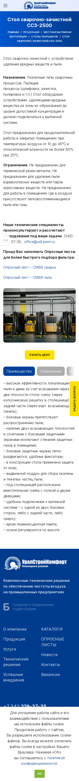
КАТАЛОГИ (52, 629)
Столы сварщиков (44, 36)
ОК (40, 773)
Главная (13, 32)
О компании (15, 629)
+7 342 (25, 706)
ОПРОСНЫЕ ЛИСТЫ (52, 642)
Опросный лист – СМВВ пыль (27, 277)
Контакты (50, 664)
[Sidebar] (5, 239)
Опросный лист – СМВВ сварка (29, 267)
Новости (49, 654)
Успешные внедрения (13, 677)
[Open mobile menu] (5, 5)
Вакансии (50, 674)
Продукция (31, 32)
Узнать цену (39, 354)
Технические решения (16, 662)
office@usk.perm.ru (39, 241)
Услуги (9, 649)
